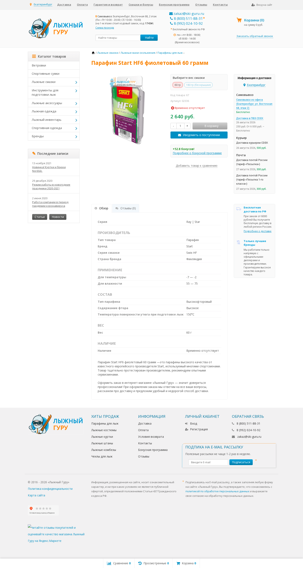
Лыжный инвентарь (46, 120)
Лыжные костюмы (103, 430)
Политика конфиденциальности (50, 489)
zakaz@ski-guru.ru (188, 13)
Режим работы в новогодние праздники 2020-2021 (51, 186)
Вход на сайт (264, 5)
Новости (58, 217)
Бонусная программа (174, 4)
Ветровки (39, 65)
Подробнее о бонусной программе (197, 153)
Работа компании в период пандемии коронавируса (50, 204)
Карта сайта (36, 495)
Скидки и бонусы (141, 4)
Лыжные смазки (43, 82)
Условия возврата (151, 437)
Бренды (38, 136)
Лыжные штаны (102, 443)
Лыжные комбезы (103, 450)
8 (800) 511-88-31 (188, 18)
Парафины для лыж (105, 423)
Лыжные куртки (102, 437)
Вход (193, 423)
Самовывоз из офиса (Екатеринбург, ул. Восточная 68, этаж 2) (254, 103)
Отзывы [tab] (128, 208)
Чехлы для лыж (102, 456)
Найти (149, 38)
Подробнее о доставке (257, 231)
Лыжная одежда (44, 111)
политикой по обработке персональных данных (217, 491)
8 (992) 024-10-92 (188, 23)
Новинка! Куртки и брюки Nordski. (49, 169)
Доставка (64, 4)
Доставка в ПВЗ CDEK (249, 118)
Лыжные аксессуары (47, 103)
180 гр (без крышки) (198, 85)
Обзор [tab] (103, 208)
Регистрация (199, 429)
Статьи (40, 217)
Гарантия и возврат (108, 4)
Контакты (220, 4)
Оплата (82, 4)
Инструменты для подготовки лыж (45, 92)
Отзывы (201, 4)
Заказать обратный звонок (254, 36)
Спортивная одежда (47, 128)
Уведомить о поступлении (201, 135)
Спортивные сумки (45, 73)
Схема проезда (104, 27)
